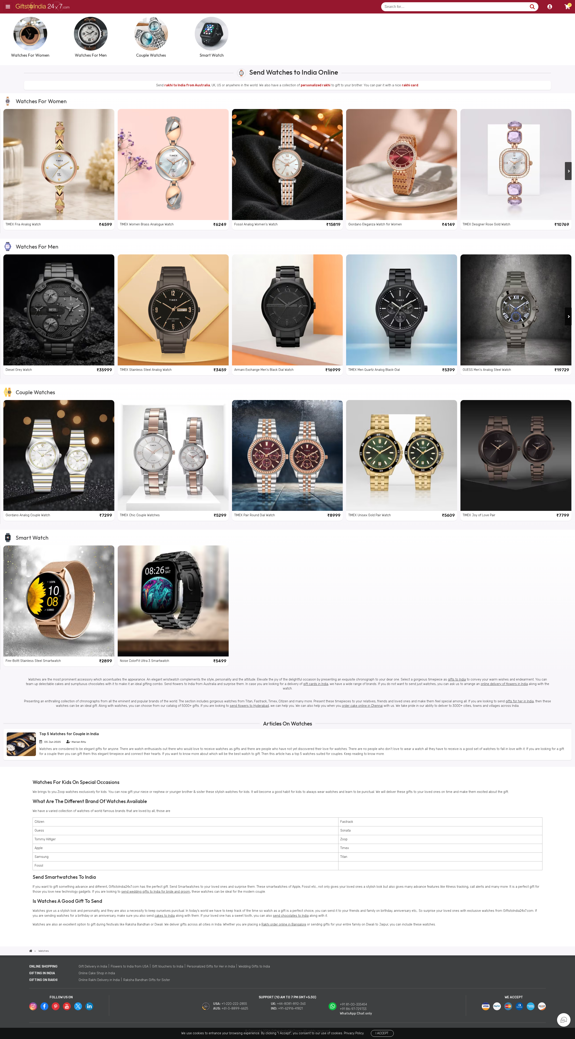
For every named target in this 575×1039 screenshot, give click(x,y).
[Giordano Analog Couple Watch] (58, 455)
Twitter (78, 1006)
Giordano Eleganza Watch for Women (375, 224)
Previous (6, 37)
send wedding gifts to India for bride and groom (155, 892)
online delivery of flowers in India (504, 684)
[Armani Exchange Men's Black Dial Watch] (287, 309)
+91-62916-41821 (290, 1008)
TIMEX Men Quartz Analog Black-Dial (374, 370)
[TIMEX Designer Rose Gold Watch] (515, 164)
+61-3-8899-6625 (234, 1008)
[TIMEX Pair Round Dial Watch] (287, 455)
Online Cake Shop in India (97, 973)
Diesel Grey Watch (19, 370)
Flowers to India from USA (129, 966)
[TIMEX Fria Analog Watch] (58, 164)
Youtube (67, 1006)
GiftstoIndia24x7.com (43, 7)
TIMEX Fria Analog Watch (23, 224)
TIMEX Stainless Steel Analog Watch (146, 370)
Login (549, 6)
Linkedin (89, 1006)
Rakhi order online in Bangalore (283, 924)
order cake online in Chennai (362, 706)
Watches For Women (41, 101)
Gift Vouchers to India (167, 966)
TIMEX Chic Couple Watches (140, 515)
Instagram (33, 1006)
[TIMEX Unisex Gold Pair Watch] (401, 455)
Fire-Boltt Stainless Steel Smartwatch (33, 661)
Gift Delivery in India (93, 966)
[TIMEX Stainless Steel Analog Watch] (173, 309)
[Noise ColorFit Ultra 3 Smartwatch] (173, 600)
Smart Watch (32, 537)
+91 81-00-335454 (353, 1004)
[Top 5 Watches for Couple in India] (21, 755)
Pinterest (56, 1006)
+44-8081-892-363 (291, 1004)
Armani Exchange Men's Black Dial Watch (264, 370)
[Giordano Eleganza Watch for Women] (401, 164)
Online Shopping (43, 966)
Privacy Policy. (354, 1033)
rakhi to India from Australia (187, 85)
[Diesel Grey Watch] (58, 309)
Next (568, 37)
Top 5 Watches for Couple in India (69, 734)
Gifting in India (42, 973)
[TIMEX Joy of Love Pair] (515, 455)
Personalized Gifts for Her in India (211, 966)
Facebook (44, 1006)
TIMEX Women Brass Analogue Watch (147, 224)
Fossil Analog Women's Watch (256, 224)
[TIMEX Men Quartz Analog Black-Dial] (401, 309)
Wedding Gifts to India (254, 966)
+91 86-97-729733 (353, 1009)
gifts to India (457, 679)
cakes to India (165, 916)
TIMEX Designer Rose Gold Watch (486, 224)
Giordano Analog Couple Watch (28, 515)
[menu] (7, 6)
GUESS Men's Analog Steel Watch (487, 370)
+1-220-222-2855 (234, 1004)
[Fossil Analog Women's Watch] (287, 164)
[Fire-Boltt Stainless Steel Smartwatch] (58, 600)
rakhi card (410, 85)
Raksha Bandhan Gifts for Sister (146, 980)
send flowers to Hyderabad (249, 706)
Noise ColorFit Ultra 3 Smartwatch (144, 661)
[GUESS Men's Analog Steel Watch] (515, 309)
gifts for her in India (520, 701)
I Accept (382, 1033)
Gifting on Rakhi (43, 980)
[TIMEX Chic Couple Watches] (173, 455)
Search (532, 6)
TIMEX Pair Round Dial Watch (254, 515)
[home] (30, 950)
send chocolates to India (291, 916)
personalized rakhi (315, 85)
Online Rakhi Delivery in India (99, 980)
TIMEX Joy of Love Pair (479, 515)
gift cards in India (315, 684)
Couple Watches (35, 392)
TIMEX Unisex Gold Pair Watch (369, 515)
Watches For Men (37, 246)
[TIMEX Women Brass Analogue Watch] (173, 164)
